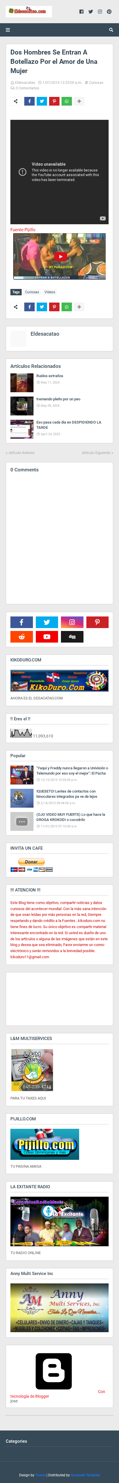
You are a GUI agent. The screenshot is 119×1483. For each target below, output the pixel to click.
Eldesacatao (25, 82)
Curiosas (96, 82)
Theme (40, 1475)
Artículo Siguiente (96, 453)
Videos (49, 292)
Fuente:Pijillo (23, 229)
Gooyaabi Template (85, 1475)
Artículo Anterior (22, 453)
